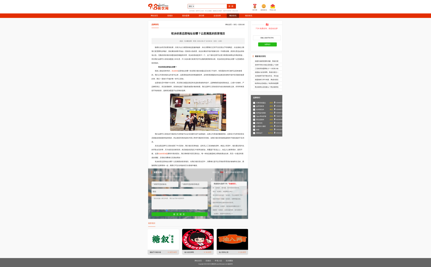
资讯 (235, 24)
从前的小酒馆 (261, 126)
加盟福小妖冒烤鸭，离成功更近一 (266, 72)
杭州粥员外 (260, 109)
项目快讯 (248, 16)
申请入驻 (218, 261)
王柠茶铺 (192, 11)
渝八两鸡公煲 (223, 252)
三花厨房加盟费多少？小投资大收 (266, 68)
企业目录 (217, 16)
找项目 (170, 16)
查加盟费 (185, 16)
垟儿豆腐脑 (208, 11)
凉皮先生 (259, 123)
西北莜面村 (260, 119)
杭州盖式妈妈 (261, 113)
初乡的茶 (175, 71)
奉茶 (257, 130)
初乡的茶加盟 (163, 153)
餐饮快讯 (232, 16)
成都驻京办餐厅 (217, 11)
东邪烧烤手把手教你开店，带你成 (266, 76)
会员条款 (192, 211)
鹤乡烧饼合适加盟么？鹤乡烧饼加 (266, 87)
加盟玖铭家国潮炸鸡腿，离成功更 (266, 61)
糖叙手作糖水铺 (155, 252)
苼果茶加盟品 (261, 103)
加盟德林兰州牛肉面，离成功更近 (266, 79)
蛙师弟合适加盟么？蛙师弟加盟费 (266, 83)
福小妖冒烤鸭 (189, 252)
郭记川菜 (235, 11)
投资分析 (241, 24)
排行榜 (201, 16)
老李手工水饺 (200, 11)
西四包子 (259, 133)
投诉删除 (229, 261)
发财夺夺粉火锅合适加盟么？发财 (266, 65)
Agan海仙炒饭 (261, 116)
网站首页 (154, 16)
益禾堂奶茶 (260, 106)
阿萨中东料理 (227, 11)
